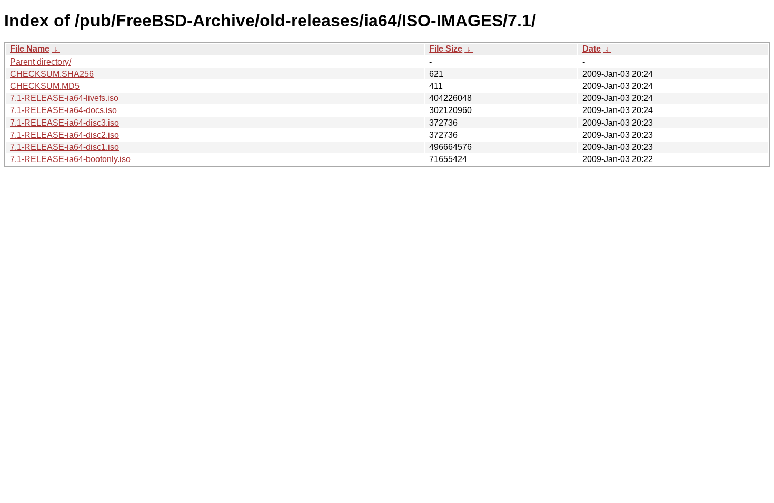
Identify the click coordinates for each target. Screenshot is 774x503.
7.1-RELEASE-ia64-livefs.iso (64, 98)
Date (591, 48)
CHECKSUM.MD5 (45, 86)
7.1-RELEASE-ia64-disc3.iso (64, 122)
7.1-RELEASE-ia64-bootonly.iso (70, 159)
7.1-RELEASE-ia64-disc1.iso (64, 147)
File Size (445, 48)
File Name (29, 48)
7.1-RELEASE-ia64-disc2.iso (64, 134)
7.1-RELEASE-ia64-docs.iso (63, 110)
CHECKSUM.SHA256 (52, 73)
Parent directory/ (40, 61)
